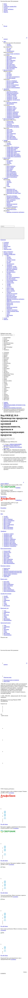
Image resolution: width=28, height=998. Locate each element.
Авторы (6, 10)
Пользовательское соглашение (11, 680)
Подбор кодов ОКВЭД (12, 197)
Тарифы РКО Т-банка (12, 148)
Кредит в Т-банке (11, 86)
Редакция (6, 243)
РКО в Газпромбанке (9, 520)
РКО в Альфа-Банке (9, 524)
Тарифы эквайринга (12, 94)
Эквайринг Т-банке (12, 108)
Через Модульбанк (11, 137)
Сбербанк (18, 487)
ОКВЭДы (9, 300)
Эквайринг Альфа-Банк (13, 112)
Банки (5, 3)
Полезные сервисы (5, 565)
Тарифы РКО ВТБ (11, 149)
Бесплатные (10, 160)
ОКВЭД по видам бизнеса (13, 198)
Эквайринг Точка (11, 109)
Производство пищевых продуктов (13, 407)
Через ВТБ (9, 132)
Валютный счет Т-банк (12, 191)
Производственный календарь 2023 (13, 571)
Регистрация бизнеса (9, 118)
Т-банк (8, 186)
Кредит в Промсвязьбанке (13, 87)
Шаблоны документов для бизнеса (15, 212)
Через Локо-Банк (11, 136)
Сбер (8, 183)
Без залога (9, 75)
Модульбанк (10, 315)
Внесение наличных (12, 195)
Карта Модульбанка (12, 174)
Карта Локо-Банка (11, 171)
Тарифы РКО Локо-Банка (13, 154)
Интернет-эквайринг (12, 102)
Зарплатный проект (12, 209)
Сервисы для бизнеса (12, 206)
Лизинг (8, 202)
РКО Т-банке (10, 61)
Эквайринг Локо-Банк (12, 113)
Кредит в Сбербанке (12, 80)
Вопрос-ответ (7, 575)
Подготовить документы (13, 126)
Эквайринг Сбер (11, 106)
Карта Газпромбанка (12, 177)
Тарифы (6, 140)
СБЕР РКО (6, 576)
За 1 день (9, 48)
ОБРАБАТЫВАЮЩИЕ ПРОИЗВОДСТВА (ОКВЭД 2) (13, 445)
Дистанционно (10, 51)
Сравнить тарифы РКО (9, 254)
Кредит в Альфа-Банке (12, 82)
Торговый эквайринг (12, 91)
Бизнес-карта (7, 158)
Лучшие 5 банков (11, 259)
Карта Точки (10, 168)
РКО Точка (9, 63)
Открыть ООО (10, 122)
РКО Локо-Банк (11, 64)
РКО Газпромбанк (11, 57)
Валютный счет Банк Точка (14, 193)
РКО (5, 41)
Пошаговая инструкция (13, 125)
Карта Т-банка (10, 167)
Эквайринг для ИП (11, 95)
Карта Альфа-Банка (12, 172)
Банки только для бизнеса (13, 53)
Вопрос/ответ (7, 246)
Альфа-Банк (19, 500)
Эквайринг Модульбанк (10, 543)
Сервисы (6, 178)
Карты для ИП (10, 289)
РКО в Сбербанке (8, 519)
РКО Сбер (9, 56)
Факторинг (9, 205)
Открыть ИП (10, 121)
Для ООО (9, 45)
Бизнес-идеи (10, 303)
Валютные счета (11, 189)
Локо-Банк (6, 614)
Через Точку (10, 135)
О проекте (6, 242)
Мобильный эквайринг (12, 93)
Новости (6, 12)
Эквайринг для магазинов (13, 99)
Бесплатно (9, 124)
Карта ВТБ (9, 170)
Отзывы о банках (8, 253)
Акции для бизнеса (8, 9)
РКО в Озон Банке (8, 528)
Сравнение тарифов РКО (10, 6)
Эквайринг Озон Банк (12, 114)
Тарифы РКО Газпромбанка (14, 156)
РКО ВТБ (9, 59)
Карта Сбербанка (11, 166)
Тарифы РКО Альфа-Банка (13, 151)
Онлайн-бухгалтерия (12, 293)
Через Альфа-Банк (11, 133)
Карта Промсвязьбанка (12, 175)
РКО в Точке (7, 523)
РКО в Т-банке (7, 522)
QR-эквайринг (10, 103)
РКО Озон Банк (11, 68)
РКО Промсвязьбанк (12, 67)
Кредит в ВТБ (10, 83)
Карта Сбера (7, 583)
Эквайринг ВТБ (11, 110)
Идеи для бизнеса (11, 200)
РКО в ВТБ (6, 526)
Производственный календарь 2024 (13, 572)
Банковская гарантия (12, 204)
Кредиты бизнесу (8, 70)
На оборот (9, 74)
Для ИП (9, 44)
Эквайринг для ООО (12, 97)
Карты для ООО (11, 291)
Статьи (5, 5)
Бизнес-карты (10, 288)
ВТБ (8, 185)
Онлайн (9, 49)
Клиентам (3, 239)
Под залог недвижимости (13, 76)
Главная (6, 402)
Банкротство (10, 201)
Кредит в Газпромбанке (13, 84)
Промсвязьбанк (7, 620)
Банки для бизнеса (8, 251)
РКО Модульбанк (11, 66)
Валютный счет (5, 608)
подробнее (11, 792)
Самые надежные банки (13, 311)
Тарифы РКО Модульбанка (13, 155)
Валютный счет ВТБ (12, 190)
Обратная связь (7, 249)
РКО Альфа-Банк (11, 60)
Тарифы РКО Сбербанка (13, 147)
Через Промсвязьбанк (12, 139)
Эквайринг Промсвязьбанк (13, 116)
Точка (8, 314)
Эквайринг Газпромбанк (13, 117)
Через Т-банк (10, 131)
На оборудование (11, 78)
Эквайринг (6, 89)
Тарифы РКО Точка (12, 152)
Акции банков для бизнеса (10, 573)
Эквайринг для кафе (12, 98)
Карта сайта (7, 681)
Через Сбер (9, 129)
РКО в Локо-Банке (8, 527)
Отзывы (6, 7)
